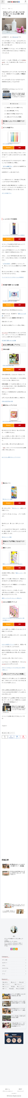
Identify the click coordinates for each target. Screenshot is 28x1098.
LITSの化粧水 (6, 263)
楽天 (20, 147)
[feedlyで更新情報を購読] (14, 949)
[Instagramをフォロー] (11, 949)
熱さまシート (15, 508)
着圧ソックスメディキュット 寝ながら (12, 564)
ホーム (8, 1089)
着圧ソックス (19, 573)
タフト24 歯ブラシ (7, 143)
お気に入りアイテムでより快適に (14, 117)
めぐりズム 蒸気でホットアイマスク (12, 421)
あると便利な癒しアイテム (13, 110)
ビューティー (11, 732)
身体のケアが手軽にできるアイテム (15, 113)
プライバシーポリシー (8, 1091)
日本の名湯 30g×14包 (8, 365)
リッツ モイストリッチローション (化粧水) (14, 235)
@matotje (15, 37)
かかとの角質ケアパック (8, 644)
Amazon (8, 147)
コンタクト (14, 1093)
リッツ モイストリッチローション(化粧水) (13, 277)
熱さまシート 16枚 (7, 499)
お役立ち (5, 732)
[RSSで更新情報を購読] (16, 949)
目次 (13, 103)
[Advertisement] (14, 206)
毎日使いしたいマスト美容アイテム (15, 107)
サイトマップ (20, 1091)
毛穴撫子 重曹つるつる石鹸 (10, 301)
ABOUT (20, 1089)
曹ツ (20, 313)
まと (14, 936)
